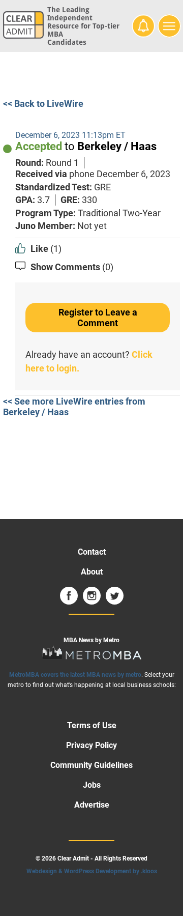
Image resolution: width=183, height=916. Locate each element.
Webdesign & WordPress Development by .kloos (91, 871)
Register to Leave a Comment (97, 317)
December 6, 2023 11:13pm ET (70, 135)
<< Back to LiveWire (43, 103)
